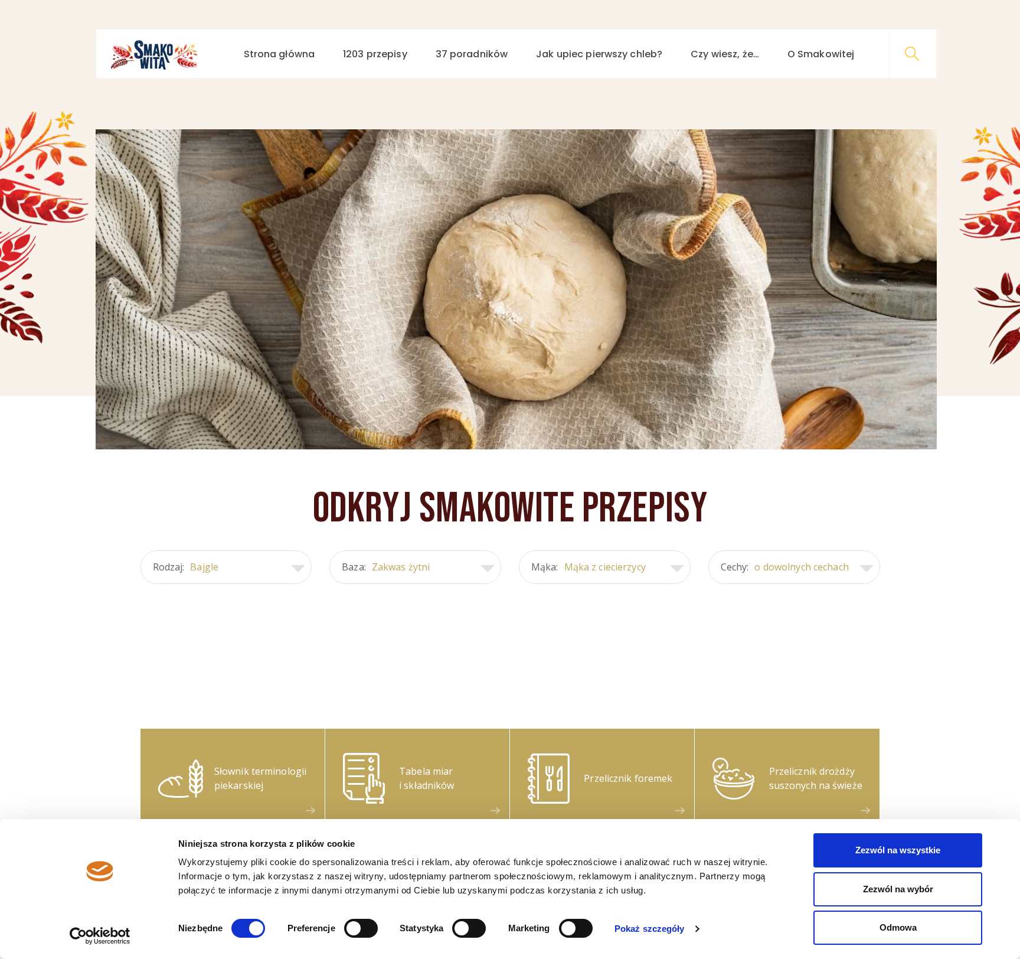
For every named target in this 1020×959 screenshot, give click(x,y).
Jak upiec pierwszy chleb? (599, 54)
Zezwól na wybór (898, 889)
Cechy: (785, 566)
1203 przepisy (375, 54)
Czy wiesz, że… (725, 54)
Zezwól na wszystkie (897, 850)
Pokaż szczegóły (649, 929)
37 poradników (472, 54)
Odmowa (898, 927)
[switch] (361, 928)
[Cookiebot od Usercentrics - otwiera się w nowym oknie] (100, 936)
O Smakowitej (820, 54)
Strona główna (279, 54)
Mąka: (588, 566)
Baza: (386, 566)
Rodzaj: (186, 566)
